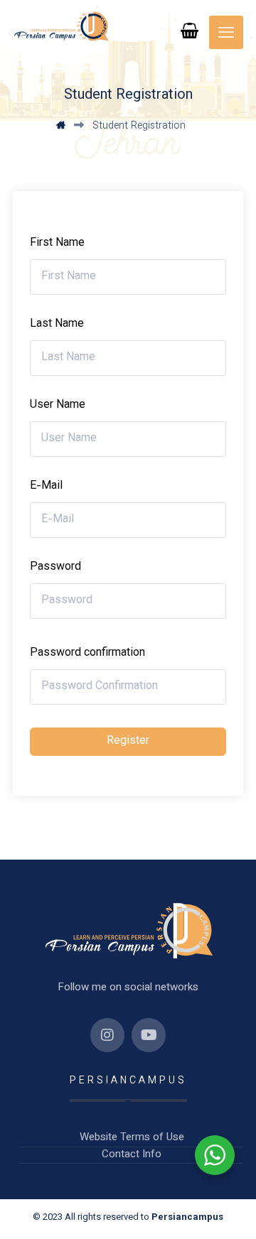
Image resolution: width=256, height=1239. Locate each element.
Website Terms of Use (132, 1138)
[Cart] (190, 31)
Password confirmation (87, 653)
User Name (57, 405)
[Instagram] (107, 1035)
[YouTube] (149, 1035)
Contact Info (131, 1155)
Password (55, 567)
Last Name (57, 324)
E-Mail (46, 486)
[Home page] (60, 126)
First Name (57, 243)
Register (128, 741)
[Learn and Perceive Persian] (61, 27)
